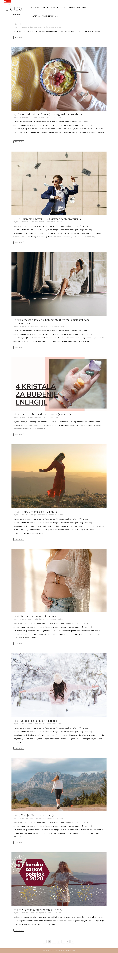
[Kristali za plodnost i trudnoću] (59, 580)
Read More (18, 37)
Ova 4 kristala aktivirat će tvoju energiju (47, 414)
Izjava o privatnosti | (60, 950)
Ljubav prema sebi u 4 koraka (40, 511)
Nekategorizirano (36, 27)
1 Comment (49, 913)
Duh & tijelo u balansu (38, 326)
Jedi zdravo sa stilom (37, 117)
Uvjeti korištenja (70, 950)
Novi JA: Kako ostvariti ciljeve (39, 815)
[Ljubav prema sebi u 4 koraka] (59, 476)
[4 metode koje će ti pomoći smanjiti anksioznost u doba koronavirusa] (59, 284)
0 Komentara (49, 27)
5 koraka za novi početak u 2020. (42, 910)
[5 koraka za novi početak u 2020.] (59, 879)
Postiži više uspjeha (36, 222)
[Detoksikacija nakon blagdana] (59, 685)
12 (60, 818)
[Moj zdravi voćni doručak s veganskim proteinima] (59, 79)
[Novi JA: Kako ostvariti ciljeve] (59, 785)
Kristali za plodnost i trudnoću (39, 616)
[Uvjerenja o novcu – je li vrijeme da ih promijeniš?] (59, 183)
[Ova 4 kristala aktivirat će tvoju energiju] (59, 384)
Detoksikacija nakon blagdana (38, 720)
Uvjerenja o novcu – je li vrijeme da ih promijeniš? (51, 219)
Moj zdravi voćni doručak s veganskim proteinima (52, 114)
